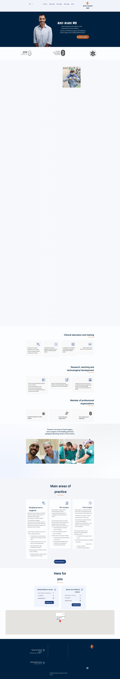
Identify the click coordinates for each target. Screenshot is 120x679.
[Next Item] (91, 451)
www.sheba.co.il (41, 598)
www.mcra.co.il (68, 600)
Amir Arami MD (81, 645)
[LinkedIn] (87, 668)
